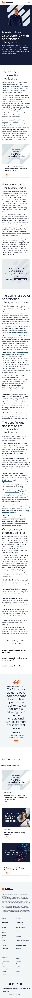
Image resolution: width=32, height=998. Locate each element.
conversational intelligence (18, 332)
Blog (3, 963)
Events (3, 966)
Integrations (5, 948)
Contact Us (9, 279)
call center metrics (15, 473)
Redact (3, 940)
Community (18, 948)
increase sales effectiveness (11, 525)
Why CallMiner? (19, 922)
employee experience (12, 492)
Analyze (4, 927)
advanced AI (21, 901)
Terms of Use (26, 988)
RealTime (4, 932)
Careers (18, 969)
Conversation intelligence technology (14, 191)
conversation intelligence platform (13, 109)
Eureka (3, 924)
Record (3, 943)
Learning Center (6, 961)
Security (18, 971)
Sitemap (4, 974)
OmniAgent (4, 937)
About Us (18, 958)
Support (4, 971)
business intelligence (21, 95)
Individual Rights (17, 988)
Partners (18, 966)
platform (15, 122)
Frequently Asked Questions (8, 969)
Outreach (4, 935)
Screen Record (5, 945)
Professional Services (21, 945)
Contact (18, 974)
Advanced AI (5, 922)
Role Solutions (19, 930)
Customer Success (20, 943)
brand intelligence (17, 320)
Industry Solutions (20, 924)
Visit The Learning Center (9, 765)
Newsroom (18, 963)
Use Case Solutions (20, 927)
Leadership (18, 961)
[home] (7, 2)
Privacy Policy (5, 991)
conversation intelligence (10, 86)
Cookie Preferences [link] (7, 988)
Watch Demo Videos (8, 58)
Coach (3, 930)
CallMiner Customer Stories (22, 940)
